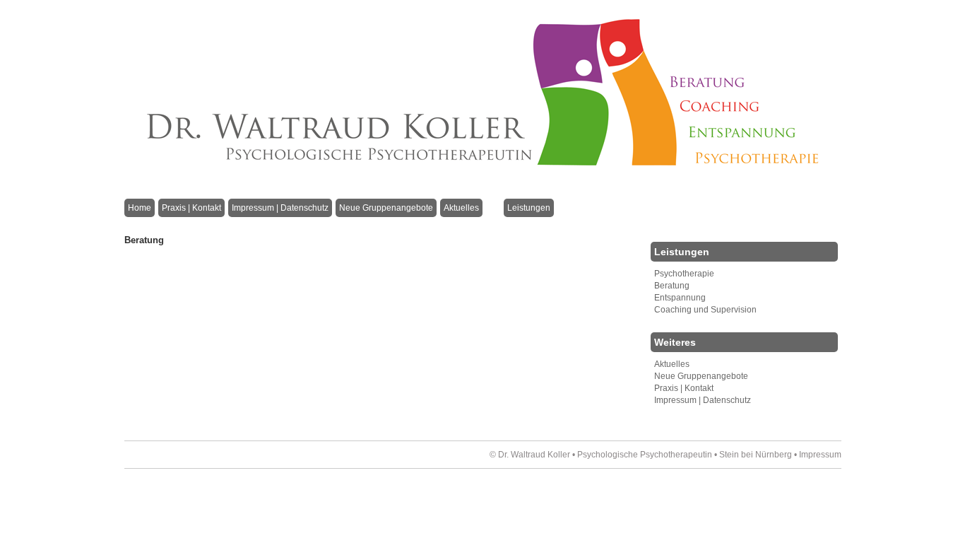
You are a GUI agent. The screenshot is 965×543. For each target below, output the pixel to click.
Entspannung (680, 298)
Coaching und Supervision (705, 310)
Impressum (820, 455)
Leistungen (528, 208)
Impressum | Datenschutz (280, 208)
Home (139, 208)
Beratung (671, 286)
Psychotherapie (684, 274)
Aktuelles (461, 208)
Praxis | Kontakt (191, 208)
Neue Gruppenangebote (386, 208)
